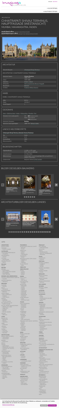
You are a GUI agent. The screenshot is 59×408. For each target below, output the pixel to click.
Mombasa (23, 339)
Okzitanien (23, 256)
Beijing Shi (4, 318)
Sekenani (23, 337)
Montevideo (42, 346)
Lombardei (23, 311)
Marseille (24, 260)
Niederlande (24, 376)
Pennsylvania (43, 367)
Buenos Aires (5, 246)
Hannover (5, 352)
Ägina (22, 274)
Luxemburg (23, 359)
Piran (41, 300)
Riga (22, 353)
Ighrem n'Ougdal (26, 365)
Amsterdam (24, 379)
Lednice (42, 327)
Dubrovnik (24, 345)
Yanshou (5, 322)
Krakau (42, 259)
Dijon (22, 249)
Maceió (4, 286)
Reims (22, 253)
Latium (22, 308)
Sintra (41, 266)
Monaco (22, 374)
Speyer (4, 357)
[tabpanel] (13, 185)
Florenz (23, 315)
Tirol (40, 389)
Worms (4, 360)
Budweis (42, 323)
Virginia (41, 370)
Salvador (5, 289)
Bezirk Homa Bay (25, 333)
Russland (42, 274)
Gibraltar (23, 267)
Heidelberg (5, 337)
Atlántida (43, 341)
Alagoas (3, 285)
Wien (40, 394)
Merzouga (24, 367)
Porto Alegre (6, 304)
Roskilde (5, 371)
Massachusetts (43, 361)
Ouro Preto (5, 297)
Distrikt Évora (43, 270)
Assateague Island (45, 359)
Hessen (3, 344)
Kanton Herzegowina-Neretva (10, 277)
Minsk (3, 265)
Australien (4, 251)
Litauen (22, 355)
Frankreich (23, 245)
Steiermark (42, 386)
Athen (23, 271)
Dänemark (4, 365)
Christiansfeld (6, 374)
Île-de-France (24, 264)
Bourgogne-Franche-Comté (28, 246)
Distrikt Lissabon (44, 262)
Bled (41, 295)
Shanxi (3, 329)
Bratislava (42, 292)
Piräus (23, 273)
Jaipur (23, 289)
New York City (44, 366)
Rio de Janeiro (6, 312)
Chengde (5, 324)
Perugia (23, 326)
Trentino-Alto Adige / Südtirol (29, 321)
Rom (22, 310)
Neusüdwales (5, 255)
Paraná (3, 298)
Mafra (41, 265)
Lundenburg (43, 329)
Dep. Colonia (42, 343)
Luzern (42, 288)
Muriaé (4, 296)
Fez (22, 369)
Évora (41, 272)
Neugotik (41, 83)
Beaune (23, 247)
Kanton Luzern (43, 287)
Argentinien (5, 245)
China (3, 316)
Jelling (4, 376)
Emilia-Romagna (25, 303)
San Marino (42, 284)
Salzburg (42, 380)
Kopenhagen (6, 369)
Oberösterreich (43, 382)
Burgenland (42, 376)
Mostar (4, 279)
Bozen (23, 322)
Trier (3, 359)
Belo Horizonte (7, 294)
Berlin (3, 343)
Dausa (23, 288)
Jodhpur (23, 292)
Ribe (3, 378)
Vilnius (23, 357)
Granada (42, 306)
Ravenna (23, 307)
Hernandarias (44, 247)
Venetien (22, 327)
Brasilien (4, 283)
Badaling (5, 319)
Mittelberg (43, 393)
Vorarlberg (42, 391)
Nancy (23, 251)
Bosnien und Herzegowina (9, 276)
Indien (18, 113)
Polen (40, 256)
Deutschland (5, 334)
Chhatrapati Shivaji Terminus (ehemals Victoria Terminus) (18, 132)
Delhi (22, 279)
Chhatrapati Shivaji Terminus (32, 69)
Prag (40, 318)
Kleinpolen (42, 258)
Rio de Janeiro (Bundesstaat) (9, 305)
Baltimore (43, 360)
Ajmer (23, 287)
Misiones (3, 248)
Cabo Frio (5, 308)
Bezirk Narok (24, 336)
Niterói (4, 309)
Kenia (21, 332)
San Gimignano (25, 319)
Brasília (4, 292)
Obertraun (43, 384)
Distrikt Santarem (44, 268)
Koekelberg (5, 270)
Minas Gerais (5, 293)
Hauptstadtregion (6, 366)
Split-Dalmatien (24, 348)
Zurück (2, 184)
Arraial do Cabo (7, 306)
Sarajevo (5, 281)
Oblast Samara (43, 278)
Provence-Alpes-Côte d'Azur (28, 258)
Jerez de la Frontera (46, 308)
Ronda (42, 309)
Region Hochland (44, 319)
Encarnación (44, 252)
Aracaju (4, 314)
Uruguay (41, 338)
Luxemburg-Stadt (26, 361)
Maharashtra (24, 113)
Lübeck (4, 363)
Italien (22, 302)
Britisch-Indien (35, 123)
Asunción (41, 249)
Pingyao (4, 332)
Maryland (42, 357)
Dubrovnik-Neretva (26, 344)
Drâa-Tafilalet (24, 364)
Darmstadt (5, 346)
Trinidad (42, 254)
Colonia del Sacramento (47, 344)
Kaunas (23, 356)
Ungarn (41, 335)
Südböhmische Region (45, 322)
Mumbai (31, 113)
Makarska (24, 349)
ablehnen (44, 405)
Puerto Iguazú (6, 249)
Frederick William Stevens (31, 87)
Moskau (42, 276)
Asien (4, 113)
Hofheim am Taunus (8, 348)
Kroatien (23, 342)
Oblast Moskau (43, 275)
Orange (23, 262)
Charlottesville (44, 371)
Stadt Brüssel (6, 274)
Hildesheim (5, 353)
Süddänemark (5, 373)
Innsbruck (43, 390)
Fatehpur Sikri (25, 300)
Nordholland (24, 378)
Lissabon (42, 264)
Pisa (22, 318)
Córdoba (42, 305)
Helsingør (5, 367)
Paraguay (42, 245)
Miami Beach (43, 355)
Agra (22, 298)
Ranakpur (24, 294)
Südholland (23, 380)
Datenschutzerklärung (8, 404)
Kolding (4, 377)
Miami (41, 356)
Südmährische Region (45, 325)
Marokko (23, 363)
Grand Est (23, 250)
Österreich (42, 375)
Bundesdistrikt (5, 290)
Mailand (23, 312)
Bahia (3, 287)
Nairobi (22, 341)
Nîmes (22, 257)
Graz (41, 387)
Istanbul (41, 333)
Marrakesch (24, 372)
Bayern (3, 340)
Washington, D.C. (44, 373)
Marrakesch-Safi (25, 371)
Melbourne (5, 259)
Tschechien (42, 316)
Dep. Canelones (43, 340)
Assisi (22, 325)
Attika (22, 270)
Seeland (3, 370)
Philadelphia (43, 368)
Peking (4, 320)
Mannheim (5, 338)
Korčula (23, 346)
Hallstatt (42, 383)
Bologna (23, 304)
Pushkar (23, 293)
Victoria (3, 258)
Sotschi (42, 282)
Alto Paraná (42, 246)
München (5, 341)
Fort (35, 113)
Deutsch (55, 1)
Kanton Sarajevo (6, 280)
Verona (23, 330)
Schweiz (41, 286)
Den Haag (24, 383)
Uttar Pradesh (24, 297)
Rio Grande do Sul (6, 302)
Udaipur (23, 296)
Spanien (41, 302)
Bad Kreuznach (6, 356)
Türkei (41, 332)
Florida (41, 352)
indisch (31, 81)
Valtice (42, 330)
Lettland (23, 351)
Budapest (41, 337)
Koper (41, 297)
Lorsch (4, 349)
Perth (4, 262)
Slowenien (42, 294)
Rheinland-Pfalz (6, 355)
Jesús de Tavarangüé (46, 253)
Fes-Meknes (23, 368)
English (50, 1)
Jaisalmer (24, 291)
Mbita (22, 335)
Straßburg (24, 254)
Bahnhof (26, 85)
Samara (42, 279)
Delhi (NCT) (23, 277)
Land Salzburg (43, 379)
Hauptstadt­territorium (8, 252)
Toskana (22, 314)
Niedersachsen (5, 351)
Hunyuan (5, 331)
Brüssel (3, 269)
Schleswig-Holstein (7, 361)
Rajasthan (23, 284)
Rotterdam (24, 384)
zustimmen (52, 405)
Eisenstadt (43, 377)
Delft (22, 382)
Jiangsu (3, 326)
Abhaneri (24, 285)
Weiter (56, 184)
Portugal (41, 261)
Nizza (22, 261)
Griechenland (24, 269)
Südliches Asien (11, 113)
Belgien (3, 267)
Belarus (3, 264)
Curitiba (4, 300)
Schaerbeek (5, 273)
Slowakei (41, 290)
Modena (23, 306)
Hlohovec (43, 326)
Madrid (42, 314)
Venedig (23, 329)
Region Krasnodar (44, 281)
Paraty (4, 310)
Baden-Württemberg (7, 336)
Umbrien (22, 323)
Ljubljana (42, 299)
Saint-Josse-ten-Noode (8, 271)
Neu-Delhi (24, 280)
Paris (22, 265)
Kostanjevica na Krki (46, 298)
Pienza (23, 317)
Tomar (42, 269)
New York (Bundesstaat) (46, 364)
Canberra (5, 254)
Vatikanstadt (43, 347)
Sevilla (42, 310)
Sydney (4, 256)
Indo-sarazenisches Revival (31, 83)
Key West (42, 353)
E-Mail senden (38, 159)
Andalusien (42, 304)
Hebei (3, 323)
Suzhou (4, 327)
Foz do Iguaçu (6, 301)
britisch (26, 81)
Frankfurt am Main (8, 347)
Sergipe (3, 313)
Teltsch (42, 320)
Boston (42, 363)
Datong (4, 330)
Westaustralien (6, 261)
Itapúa (40, 250)
